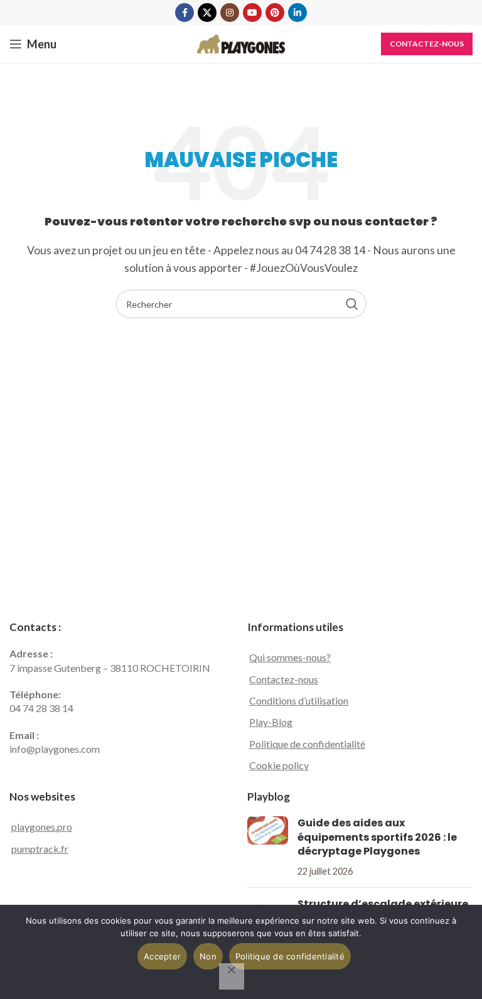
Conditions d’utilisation (298, 700)
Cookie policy (279, 765)
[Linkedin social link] (297, 12)
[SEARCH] (352, 303)
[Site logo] (241, 42)
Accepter (162, 956)
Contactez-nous (427, 43)
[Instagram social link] (229, 12)
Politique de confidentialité (307, 744)
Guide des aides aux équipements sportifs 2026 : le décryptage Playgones (377, 837)
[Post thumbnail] (267, 847)
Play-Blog (270, 722)
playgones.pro (41, 827)
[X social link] (207, 12)
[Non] (231, 976)
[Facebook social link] (184, 12)
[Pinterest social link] (274, 12)
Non (208, 956)
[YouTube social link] (252, 12)
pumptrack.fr (39, 849)
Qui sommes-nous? (290, 657)
